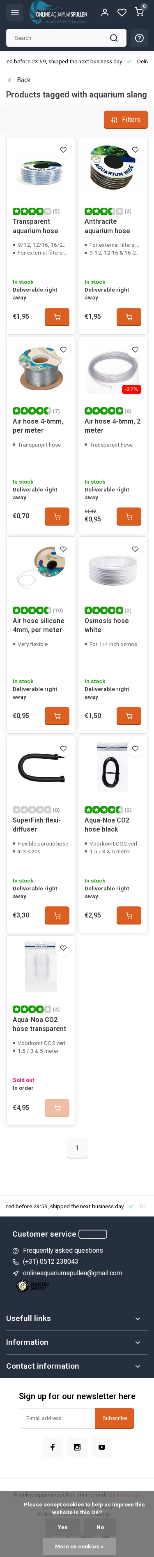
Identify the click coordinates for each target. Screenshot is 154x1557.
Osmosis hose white (107, 625)
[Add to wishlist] (63, 149)
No (100, 1527)
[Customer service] (92, 1234)
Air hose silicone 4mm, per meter (38, 625)
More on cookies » (79, 1546)
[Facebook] (52, 1447)
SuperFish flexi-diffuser (37, 824)
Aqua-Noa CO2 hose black (107, 824)
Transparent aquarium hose (35, 226)
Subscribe (115, 1418)
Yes (63, 1527)
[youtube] (102, 1447)
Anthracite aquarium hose (107, 226)
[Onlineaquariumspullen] (58, 12)
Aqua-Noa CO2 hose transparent (39, 1024)
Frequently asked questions (63, 1250)
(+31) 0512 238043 (50, 1261)
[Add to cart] (57, 317)
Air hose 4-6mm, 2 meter (112, 425)
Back (24, 80)
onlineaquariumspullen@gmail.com (72, 1273)
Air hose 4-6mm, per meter (38, 425)
